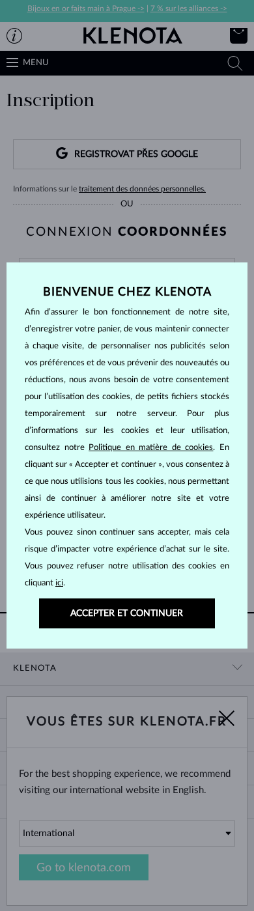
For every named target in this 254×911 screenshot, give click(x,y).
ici (59, 583)
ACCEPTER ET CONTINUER (126, 613)
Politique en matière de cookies (151, 447)
